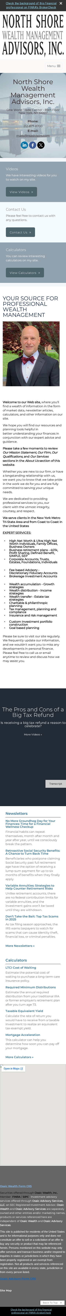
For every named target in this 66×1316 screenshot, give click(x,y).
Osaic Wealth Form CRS (16, 1186)
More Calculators (20, 1057)
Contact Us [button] (18, 232)
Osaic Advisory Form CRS (18, 1278)
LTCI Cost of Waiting (21, 967)
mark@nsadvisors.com (33, 135)
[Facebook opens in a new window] (32, 145)
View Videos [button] (20, 192)
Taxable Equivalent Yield (24, 1011)
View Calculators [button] (23, 273)
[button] (53, 66)
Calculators (16, 960)
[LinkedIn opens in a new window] (24, 145)
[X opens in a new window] (41, 145)
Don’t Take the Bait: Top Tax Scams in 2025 (32, 918)
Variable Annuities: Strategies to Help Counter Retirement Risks (30, 887)
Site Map (6, 1290)
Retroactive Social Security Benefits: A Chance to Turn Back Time (33, 852)
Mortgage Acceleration (23, 1035)
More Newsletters (20, 946)
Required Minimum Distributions (31, 987)
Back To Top (50, 1302)
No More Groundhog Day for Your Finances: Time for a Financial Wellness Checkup (30, 824)
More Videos (33, 734)
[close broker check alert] (60, 3)
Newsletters (16, 813)
